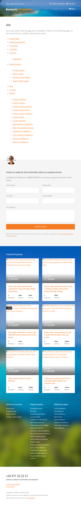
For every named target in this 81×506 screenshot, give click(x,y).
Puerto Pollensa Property (39, 439)
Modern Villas (35, 442)
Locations (13, 49)
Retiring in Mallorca (20, 142)
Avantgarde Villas (36, 409)
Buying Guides (15, 64)
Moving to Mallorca (20, 138)
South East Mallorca (61, 422)
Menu (73, 9)
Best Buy (33, 411)
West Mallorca (59, 428)
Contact (12, 90)
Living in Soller (18, 117)
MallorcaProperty (19, 10)
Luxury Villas (14, 39)
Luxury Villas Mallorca (38, 448)
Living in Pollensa (19, 99)
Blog (11, 86)
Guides (12, 93)
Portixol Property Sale (37, 436)
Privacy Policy (13, 236)
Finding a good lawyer (21, 77)
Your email (9, 196)
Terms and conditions (13, 484)
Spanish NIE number (21, 81)
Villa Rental (17, 59)
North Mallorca (59, 414)
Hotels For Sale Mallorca (38, 453)
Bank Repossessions (37, 422)
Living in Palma (19, 103)
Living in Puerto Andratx (22, 106)
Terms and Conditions (67, 234)
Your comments (10, 207)
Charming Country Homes (39, 425)
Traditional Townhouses (38, 420)
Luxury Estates (35, 417)
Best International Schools (23, 128)
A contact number (47, 196)
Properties (13, 46)
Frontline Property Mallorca (39, 431)
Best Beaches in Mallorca (23, 124)
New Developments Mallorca (40, 434)
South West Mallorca (61, 425)
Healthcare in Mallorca (22, 131)
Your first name (10, 185)
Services (12, 53)
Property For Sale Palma (38, 450)
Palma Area (58, 417)
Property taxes (19, 70)
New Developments (17, 42)
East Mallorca (59, 411)
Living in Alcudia (19, 121)
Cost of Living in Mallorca (23, 135)
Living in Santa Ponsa (21, 110)
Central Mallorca (60, 409)
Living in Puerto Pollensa (22, 113)
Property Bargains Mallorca (39, 445)
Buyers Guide (18, 74)
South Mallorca (59, 420)
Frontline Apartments (37, 414)
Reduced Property (36, 428)
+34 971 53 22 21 (19, 4)
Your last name (46, 185)
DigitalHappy (31, 498)
